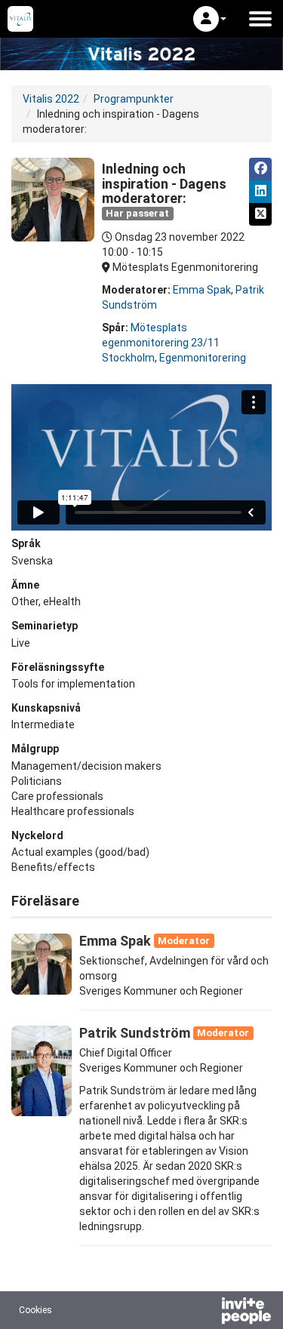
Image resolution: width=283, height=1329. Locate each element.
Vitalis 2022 (51, 99)
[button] (210, 19)
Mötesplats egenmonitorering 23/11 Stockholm (161, 342)
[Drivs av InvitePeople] (207, 1312)
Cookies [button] (35, 1310)
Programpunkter (134, 99)
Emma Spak (202, 290)
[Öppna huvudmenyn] (260, 19)
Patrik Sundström (134, 1033)
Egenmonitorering (202, 358)
